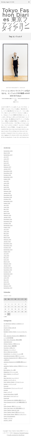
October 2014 (7, 223)
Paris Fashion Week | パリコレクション (14, 382)
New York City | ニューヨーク (11, 378)
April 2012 (6, 282)
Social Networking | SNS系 (11, 394)
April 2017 (6, 163)
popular (6, 390)
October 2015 (7, 199)
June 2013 (6, 255)
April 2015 (6, 211)
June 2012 (6, 277)
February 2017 (7, 167)
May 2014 (6, 233)
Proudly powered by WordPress (15, 435)
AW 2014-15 (7, 329)
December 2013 (8, 243)
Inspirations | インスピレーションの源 (13, 354)
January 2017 (7, 169)
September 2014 (8, 225)
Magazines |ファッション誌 (11, 372)
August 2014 (7, 227)
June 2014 (6, 231)
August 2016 (7, 179)
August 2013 (7, 251)
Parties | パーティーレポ (10, 384)
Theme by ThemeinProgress (20, 433)
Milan (5, 376)
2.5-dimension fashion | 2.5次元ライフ (14, 323)
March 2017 (7, 165)
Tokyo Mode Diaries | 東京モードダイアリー (15, 414)
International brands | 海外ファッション (14, 356)
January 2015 (7, 217)
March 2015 (7, 213)
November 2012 (8, 269)
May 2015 (6, 209)
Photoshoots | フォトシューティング (13, 388)
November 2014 (8, 221)
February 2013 (7, 263)
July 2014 (6, 229)
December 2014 (8, 219)
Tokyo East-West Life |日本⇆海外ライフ (14, 408)
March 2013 (7, 261)
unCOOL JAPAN (8, 420)
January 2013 (7, 265)
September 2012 (8, 273)
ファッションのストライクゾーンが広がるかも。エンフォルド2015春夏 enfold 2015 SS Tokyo (15, 93)
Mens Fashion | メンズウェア (11, 374)
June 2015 (6, 207)
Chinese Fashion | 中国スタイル (12, 343)
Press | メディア (8, 392)
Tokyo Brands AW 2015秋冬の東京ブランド (15, 400)
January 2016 (7, 193)
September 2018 (8, 151)
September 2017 (8, 155)
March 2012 (7, 284)
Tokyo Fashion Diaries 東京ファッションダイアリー (15, 19)
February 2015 (7, 215)
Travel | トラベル (8, 418)
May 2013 (6, 257)
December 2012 (8, 267)
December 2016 (8, 171)
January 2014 (7, 241)
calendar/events (8, 341)
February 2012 (7, 286)
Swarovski (6, 398)
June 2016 (6, 183)
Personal (6, 386)
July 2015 (6, 205)
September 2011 (8, 288)
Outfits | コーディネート (10, 380)
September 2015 (8, 201)
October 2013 (7, 247)
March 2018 (7, 153)
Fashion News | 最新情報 (10, 346)
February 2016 (7, 191)
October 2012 (7, 271)
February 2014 (7, 239)
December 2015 (8, 195)
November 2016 (8, 173)
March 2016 (7, 189)
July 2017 (6, 157)
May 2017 (6, 161)
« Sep (5, 316)
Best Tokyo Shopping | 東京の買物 (13, 339)
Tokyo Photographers (9, 416)
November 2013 (8, 245)
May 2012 (6, 280)
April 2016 (6, 187)
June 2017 (6, 159)
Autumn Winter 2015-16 (10, 327)
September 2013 (8, 249)
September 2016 (8, 177)
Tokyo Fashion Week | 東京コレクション (14, 412)
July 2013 (6, 253)
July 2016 (6, 181)
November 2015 (8, 197)
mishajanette (15, 87)
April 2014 (6, 235)
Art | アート (7, 325)
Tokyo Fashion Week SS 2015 (11, 410)
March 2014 (7, 237)
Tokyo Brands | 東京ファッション (9, 98)
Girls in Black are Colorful (10, 352)
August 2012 (7, 275)
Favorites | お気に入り (9, 348)
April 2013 (6, 259)
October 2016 (7, 175)
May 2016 (6, 185)
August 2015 (7, 203)
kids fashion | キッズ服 (9, 370)
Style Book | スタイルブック (11, 396)
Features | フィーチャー (10, 350)
